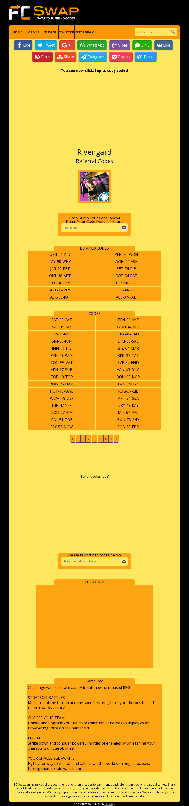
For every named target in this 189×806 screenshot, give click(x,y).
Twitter (66, 32)
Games (33, 32)
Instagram (83, 32)
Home (17, 32)
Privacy (109, 804)
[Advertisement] (94, 112)
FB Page (50, 32)
